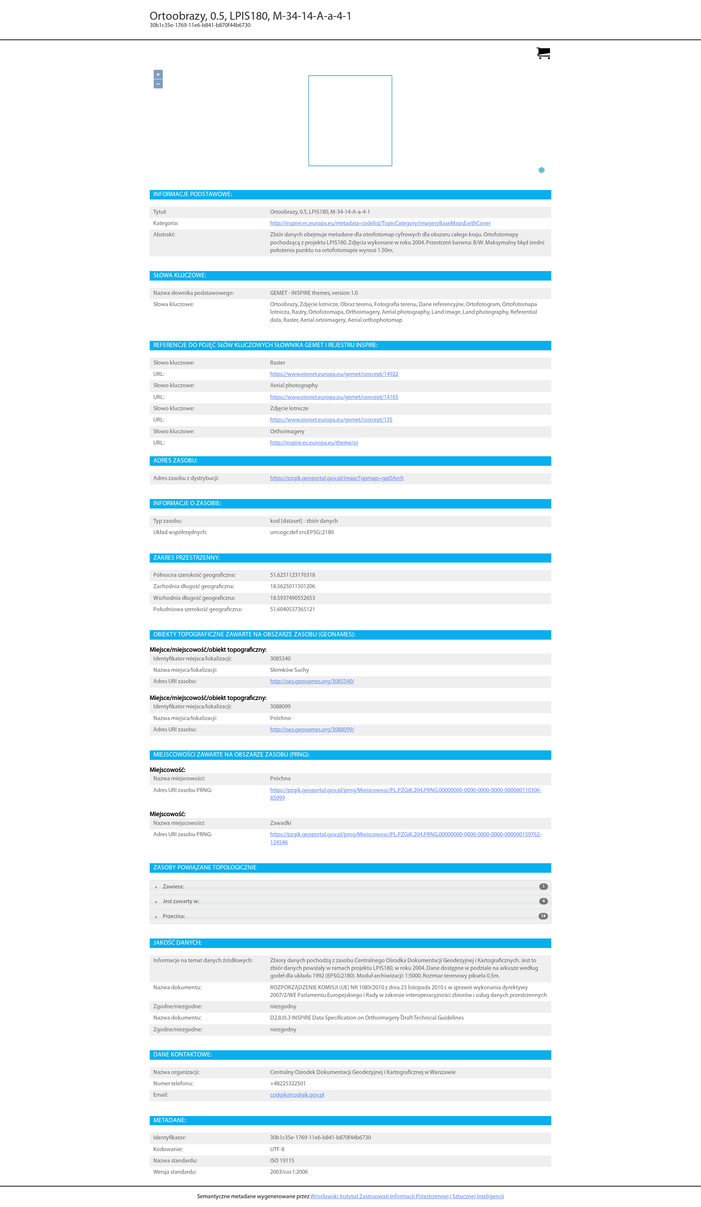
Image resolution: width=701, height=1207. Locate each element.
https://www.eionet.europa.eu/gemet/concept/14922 (334, 374)
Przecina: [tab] (354, 916)
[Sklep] (543, 53)
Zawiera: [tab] (354, 887)
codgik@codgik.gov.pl (297, 1095)
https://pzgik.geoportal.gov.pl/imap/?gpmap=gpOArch (337, 478)
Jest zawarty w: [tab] (354, 902)
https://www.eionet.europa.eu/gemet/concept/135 (331, 420)
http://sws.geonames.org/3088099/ (312, 730)
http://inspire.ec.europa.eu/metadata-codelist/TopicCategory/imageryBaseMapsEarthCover (380, 223)
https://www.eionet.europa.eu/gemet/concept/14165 (334, 397)
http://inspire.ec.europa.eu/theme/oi (314, 443)
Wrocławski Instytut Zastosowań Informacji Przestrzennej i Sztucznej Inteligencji (407, 1197)
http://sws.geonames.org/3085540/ (312, 682)
